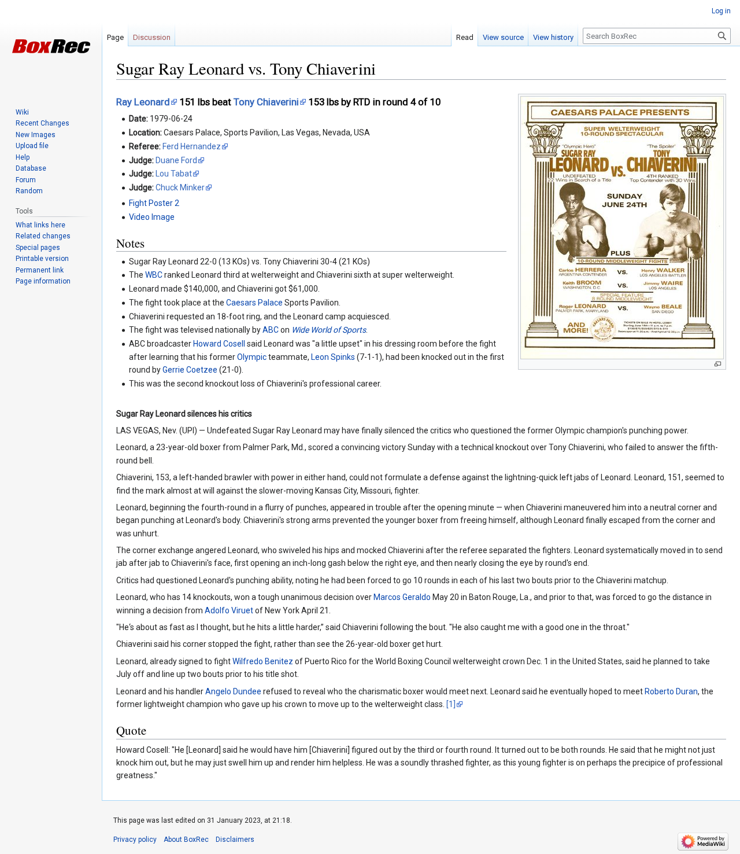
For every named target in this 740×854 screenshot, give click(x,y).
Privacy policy (135, 839)
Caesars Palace (254, 302)
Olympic (252, 357)
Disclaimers (235, 839)
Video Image (152, 217)
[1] (451, 704)
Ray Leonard (143, 102)
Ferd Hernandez (191, 146)
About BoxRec (186, 839)
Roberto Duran (671, 691)
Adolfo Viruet (229, 610)
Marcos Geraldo (402, 597)
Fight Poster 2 (154, 203)
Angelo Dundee (233, 691)
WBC (153, 274)
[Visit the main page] (51, 46)
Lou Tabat (174, 173)
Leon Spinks (333, 357)
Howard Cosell (219, 343)
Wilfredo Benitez (262, 661)
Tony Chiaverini (266, 102)
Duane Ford (176, 160)
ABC (270, 329)
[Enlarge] (717, 364)
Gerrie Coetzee (189, 369)
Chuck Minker (180, 187)
